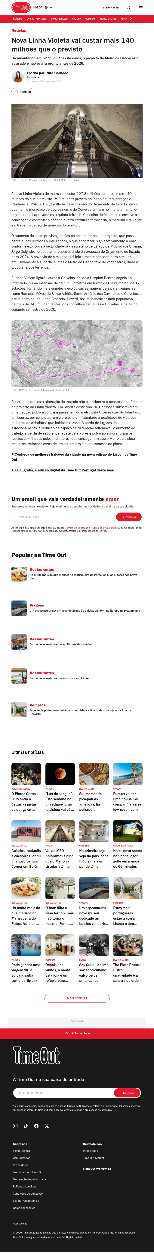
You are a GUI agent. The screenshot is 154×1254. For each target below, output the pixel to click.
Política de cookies (24, 1186)
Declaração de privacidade (29, 1179)
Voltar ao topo (81, 1033)
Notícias (17, 19)
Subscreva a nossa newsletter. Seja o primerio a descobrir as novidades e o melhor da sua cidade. (72, 506)
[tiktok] (25, 1126)
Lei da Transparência (26, 1201)
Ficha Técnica (21, 1151)
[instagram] (15, 1126)
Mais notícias (77, 998)
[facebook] (36, 1126)
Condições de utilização (28, 1194)
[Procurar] (128, 7)
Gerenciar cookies (24, 1208)
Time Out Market (93, 1158)
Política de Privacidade (103, 528)
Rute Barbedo (56, 74)
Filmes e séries (108, 19)
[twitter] (47, 1126)
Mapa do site (20, 1224)
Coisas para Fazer (37, 19)
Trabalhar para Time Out (28, 1172)
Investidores (20, 1165)
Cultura (76, 19)
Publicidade (90, 1151)
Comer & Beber (59, 19)
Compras (90, 19)
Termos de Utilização (76, 528)
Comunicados (21, 1158)
